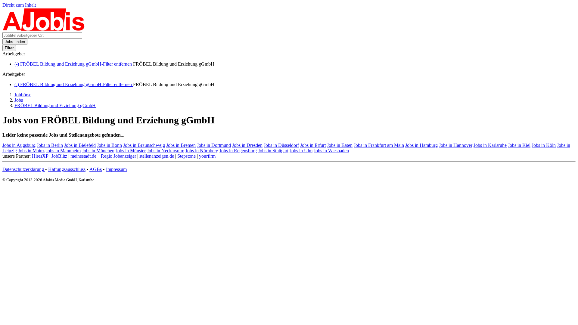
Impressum (116, 169)
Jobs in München (98, 150)
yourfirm (207, 156)
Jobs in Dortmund (214, 145)
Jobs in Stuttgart (273, 150)
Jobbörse (22, 94)
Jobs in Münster (131, 150)
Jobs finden (15, 41)
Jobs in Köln (544, 145)
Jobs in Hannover (455, 145)
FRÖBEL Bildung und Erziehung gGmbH (55, 105)
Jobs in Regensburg (238, 150)
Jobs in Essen (340, 145)
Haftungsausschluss (66, 169)
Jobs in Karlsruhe (490, 145)
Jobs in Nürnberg (201, 150)
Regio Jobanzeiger (118, 156)
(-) (73, 64)
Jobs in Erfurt (313, 145)
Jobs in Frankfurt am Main (379, 145)
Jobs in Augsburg (19, 145)
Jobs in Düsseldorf (281, 145)
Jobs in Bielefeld (80, 145)
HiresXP (40, 156)
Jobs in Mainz (31, 150)
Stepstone (186, 156)
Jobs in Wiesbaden (331, 150)
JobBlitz (59, 156)
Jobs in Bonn (109, 145)
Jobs (18, 100)
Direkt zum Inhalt (19, 5)
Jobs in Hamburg (421, 145)
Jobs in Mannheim (63, 150)
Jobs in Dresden (247, 145)
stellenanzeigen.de (156, 156)
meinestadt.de (83, 156)
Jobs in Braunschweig (144, 145)
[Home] (43, 29)
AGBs (95, 169)
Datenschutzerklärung (23, 169)
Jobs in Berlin (50, 145)
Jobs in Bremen (181, 145)
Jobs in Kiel (519, 145)
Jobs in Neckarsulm (165, 150)
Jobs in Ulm (301, 150)
